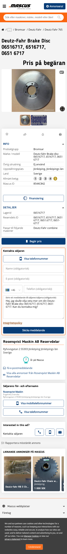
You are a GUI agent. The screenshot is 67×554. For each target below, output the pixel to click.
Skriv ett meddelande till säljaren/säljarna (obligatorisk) (31, 297)
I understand (34, 547)
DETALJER (10, 207)
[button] (33, 90)
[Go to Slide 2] (39, 120)
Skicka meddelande (33, 330)
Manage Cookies (31, 536)
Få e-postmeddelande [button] (19, 368)
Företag (6, 513)
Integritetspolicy (12, 323)
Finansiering (36, 198)
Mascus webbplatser (18, 506)
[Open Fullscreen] (62, 108)
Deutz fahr (35, 29)
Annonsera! (56, 6)
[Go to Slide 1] (25, 120)
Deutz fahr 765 (53, 29)
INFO (6, 144)
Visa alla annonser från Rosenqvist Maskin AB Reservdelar (33, 374)
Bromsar (20, 29)
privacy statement (12, 539)
